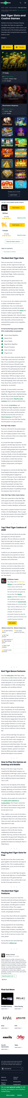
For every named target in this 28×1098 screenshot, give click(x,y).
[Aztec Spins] (7, 163)
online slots (10, 675)
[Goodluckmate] (6, 3)
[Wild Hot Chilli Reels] (21, 163)
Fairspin (21, 47)
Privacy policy (17, 1081)
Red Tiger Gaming (8, 76)
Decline (19, 1095)
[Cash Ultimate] (7, 132)
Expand (4, 37)
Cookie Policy (5, 1091)
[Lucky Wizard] (21, 142)
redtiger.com (13, 943)
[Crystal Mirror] (21, 132)
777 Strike (5, 73)
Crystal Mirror (13, 405)
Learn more (6, 1009)
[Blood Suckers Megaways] (14, 94)
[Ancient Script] (21, 153)
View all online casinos (13, 241)
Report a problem (3, 1083)
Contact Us (4, 1080)
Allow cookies (10, 1095)
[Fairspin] (4, 225)
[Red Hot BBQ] (7, 153)
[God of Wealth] (7, 184)
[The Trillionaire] (7, 174)
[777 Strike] (14, 61)
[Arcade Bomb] (21, 121)
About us (3, 1077)
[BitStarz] (4, 208)
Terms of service (15, 1078)
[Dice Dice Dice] (7, 121)
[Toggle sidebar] (25, 3)
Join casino (12, 623)
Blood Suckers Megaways (10, 105)
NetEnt (21, 310)
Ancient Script (22, 602)
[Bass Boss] (21, 184)
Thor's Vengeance (6, 417)
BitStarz (8, 47)
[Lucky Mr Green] (7, 142)
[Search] (20, 3)
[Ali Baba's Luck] (21, 174)
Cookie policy (17, 1084)
